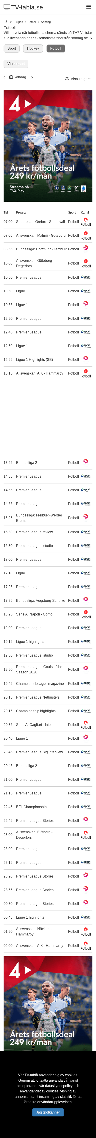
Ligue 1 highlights (30, 642)
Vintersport (16, 64)
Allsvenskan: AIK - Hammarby (39, 373)
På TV (8, 22)
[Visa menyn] (89, 7)
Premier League (29, 277)
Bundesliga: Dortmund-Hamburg (41, 249)
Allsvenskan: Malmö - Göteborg (41, 235)
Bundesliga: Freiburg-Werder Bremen (39, 518)
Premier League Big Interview (39, 752)
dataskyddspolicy (59, 1086)
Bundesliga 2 (26, 463)
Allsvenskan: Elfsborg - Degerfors (34, 834)
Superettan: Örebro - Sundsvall (40, 222)
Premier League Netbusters (38, 697)
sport (19, 22)
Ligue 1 (22, 291)
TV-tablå (31, 1075)
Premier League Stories (35, 821)
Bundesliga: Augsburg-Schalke (40, 600)
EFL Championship (31, 807)
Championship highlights (36, 711)
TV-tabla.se (27, 7)
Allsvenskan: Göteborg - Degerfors (35, 263)
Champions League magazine (40, 684)
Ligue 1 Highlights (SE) (34, 360)
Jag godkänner (48, 1112)
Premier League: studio (34, 546)
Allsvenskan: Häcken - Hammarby (34, 931)
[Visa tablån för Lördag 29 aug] (4, 77)
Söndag (20, 77)
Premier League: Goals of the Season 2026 (39, 669)
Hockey (33, 48)
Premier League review (34, 532)
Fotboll (32, 22)
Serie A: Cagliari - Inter (34, 725)
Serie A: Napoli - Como (34, 614)
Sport (11, 48)
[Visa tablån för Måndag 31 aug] (31, 77)
